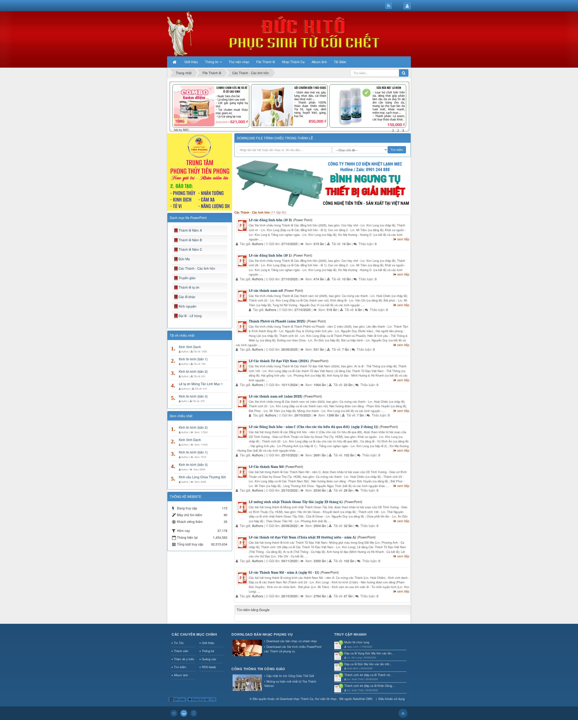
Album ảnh (181, 675)
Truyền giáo (187, 278)
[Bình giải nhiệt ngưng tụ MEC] (322, 183)
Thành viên (181, 651)
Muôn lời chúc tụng (356, 642)
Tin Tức (179, 643)
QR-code (179, 699)
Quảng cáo (209, 659)
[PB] (199, 171)
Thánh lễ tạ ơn (189, 287)
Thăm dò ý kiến (184, 659)
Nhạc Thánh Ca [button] (293, 62)
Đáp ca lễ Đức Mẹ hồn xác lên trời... (368, 664)
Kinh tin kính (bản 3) (193, 396)
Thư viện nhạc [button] (239, 62)
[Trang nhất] (175, 61)
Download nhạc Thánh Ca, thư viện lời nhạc (308, 699)
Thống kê (208, 651)
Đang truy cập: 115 (203, 699)
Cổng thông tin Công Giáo (258, 668)
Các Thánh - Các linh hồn (197, 268)
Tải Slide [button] (340, 62)
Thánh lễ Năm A (190, 230)
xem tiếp (403, 239)
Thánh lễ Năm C (190, 249)
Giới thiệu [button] (191, 62)
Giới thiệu (208, 643)
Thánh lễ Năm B (190, 240)
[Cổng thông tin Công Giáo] (247, 683)
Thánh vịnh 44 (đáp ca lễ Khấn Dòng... (369, 685)
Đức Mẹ (184, 259)
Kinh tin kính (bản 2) (193, 371)
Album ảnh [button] (319, 62)
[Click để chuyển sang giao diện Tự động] (173, 713)
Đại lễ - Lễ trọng (190, 315)
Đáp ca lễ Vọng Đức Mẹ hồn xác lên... (369, 653)
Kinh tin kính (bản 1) (193, 359)
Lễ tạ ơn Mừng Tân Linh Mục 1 (201, 384)
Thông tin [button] (212, 62)
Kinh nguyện (187, 306)
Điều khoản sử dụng (391, 699)
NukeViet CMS (362, 699)
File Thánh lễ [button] (265, 62)
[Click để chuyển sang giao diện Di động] (193, 713)
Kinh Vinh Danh (190, 347)
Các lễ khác (187, 296)
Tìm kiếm (180, 667)
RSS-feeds (209, 667)
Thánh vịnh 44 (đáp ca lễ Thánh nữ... (368, 675)
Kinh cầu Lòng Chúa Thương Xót (202, 477)
